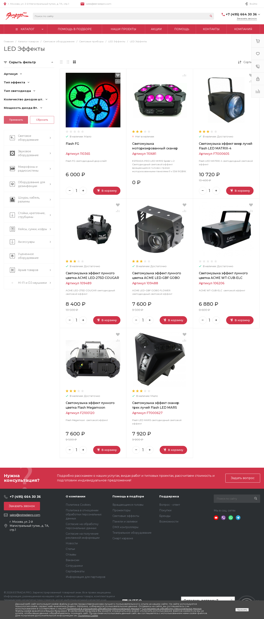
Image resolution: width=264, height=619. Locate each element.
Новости (72, 543)
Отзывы (71, 554)
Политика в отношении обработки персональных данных (83, 514)
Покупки (165, 510)
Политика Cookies (78, 504)
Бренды (164, 516)
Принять (242, 609)
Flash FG (72, 144)
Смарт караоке (122, 538)
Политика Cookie (88, 615)
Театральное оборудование (132, 532)
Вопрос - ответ (169, 504)
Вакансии (72, 560)
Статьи (70, 549)
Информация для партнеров (85, 577)
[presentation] (63, 100)
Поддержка (169, 496)
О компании (75, 496)
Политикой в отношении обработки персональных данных (102, 608)
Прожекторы (121, 510)
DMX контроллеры (125, 527)
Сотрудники (74, 565)
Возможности (168, 521)
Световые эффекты (125, 516)
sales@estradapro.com (98, 3)
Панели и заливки (124, 521)
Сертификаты (75, 571)
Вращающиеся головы (127, 504)
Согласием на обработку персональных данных (171, 608)
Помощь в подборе (128, 496)
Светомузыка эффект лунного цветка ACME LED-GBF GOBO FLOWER (156, 277)
